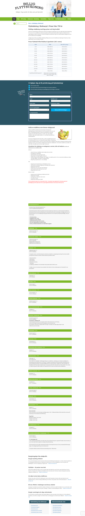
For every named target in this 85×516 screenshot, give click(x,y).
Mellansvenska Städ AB (33, 379)
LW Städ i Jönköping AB (33, 387)
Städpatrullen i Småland (33, 236)
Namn (31, 94)
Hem (14, 19)
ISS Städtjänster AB (32, 424)
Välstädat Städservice (33, 298)
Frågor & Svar (51, 19)
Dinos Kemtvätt (32, 404)
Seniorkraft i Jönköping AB (34, 315)
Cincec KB (31, 247)
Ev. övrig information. (34, 112)
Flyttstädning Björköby (57, 510)
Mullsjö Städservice (32, 273)
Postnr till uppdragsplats (34, 107)
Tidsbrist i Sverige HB (33, 370)
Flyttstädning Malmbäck (57, 505)
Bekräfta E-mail (54, 98)
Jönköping (34, 23)
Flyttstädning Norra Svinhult (36, 510)
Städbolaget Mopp (32, 355)
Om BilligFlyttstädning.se (61, 19)
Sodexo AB (31, 396)
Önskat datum (32, 103)
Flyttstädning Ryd (34, 508)
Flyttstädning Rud (34, 505)
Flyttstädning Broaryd (57, 508)
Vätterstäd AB (31, 330)
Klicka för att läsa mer (52, 463)
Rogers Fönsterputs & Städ (34, 306)
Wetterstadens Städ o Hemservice (35, 347)
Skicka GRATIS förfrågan (61, 110)
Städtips (69, 19)
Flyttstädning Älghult (57, 512)
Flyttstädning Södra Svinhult (36, 512)
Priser (18, 19)
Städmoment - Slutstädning (33, 19)
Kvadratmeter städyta (55, 103)
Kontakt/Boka (43, 19)
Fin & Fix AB (31, 338)
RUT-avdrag (23, 19)
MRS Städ (31, 281)
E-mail (31, 98)
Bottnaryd (40, 23)
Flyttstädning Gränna (57, 507)
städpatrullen (31, 228)
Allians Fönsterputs (32, 289)
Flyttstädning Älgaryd (35, 507)
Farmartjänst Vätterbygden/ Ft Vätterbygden (37, 433)
